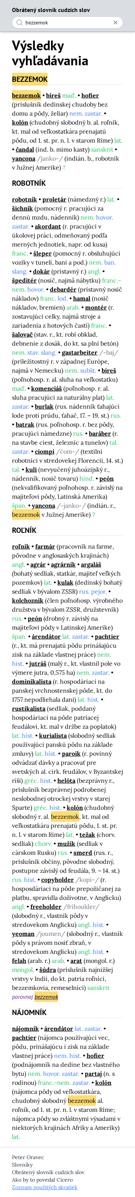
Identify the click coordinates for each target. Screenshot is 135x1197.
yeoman (23, 933)
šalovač (22, 334)
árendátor (46, 636)
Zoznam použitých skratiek (45, 1187)
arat (76, 960)
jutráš (37, 663)
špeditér (24, 280)
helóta (66, 780)
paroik (71, 753)
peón (106, 478)
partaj (93, 1073)
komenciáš (46, 388)
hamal (81, 298)
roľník (21, 546)
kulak (65, 582)
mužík (66, 843)
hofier (90, 95)
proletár (54, 199)
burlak (44, 406)
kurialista (53, 735)
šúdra (47, 969)
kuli (31, 469)
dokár (41, 271)
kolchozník (28, 600)
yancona (23, 158)
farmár (45, 546)
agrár (38, 564)
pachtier (107, 636)
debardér (63, 289)
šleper (42, 253)
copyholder (57, 879)
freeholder (46, 906)
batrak (25, 424)
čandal (25, 149)
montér (96, 307)
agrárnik (63, 564)
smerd (83, 852)
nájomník (25, 1028)
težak (87, 834)
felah (19, 960)
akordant (48, 226)
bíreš (53, 95)
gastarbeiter (80, 352)
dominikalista (31, 681)
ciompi (44, 451)
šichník (22, 208)
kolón (20, 122)
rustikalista (28, 708)
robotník (24, 199)
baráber (100, 433)
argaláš (91, 564)
